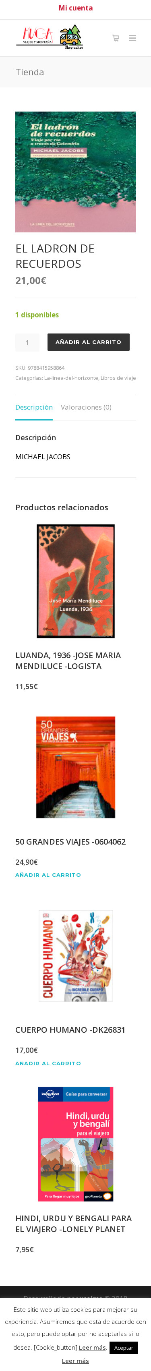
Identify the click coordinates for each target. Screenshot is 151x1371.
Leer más (92, 1347)
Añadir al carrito (89, 342)
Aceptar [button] (123, 1347)
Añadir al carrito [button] (48, 875)
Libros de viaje (118, 377)
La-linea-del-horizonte (71, 377)
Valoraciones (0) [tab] (86, 407)
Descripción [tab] (34, 407)
